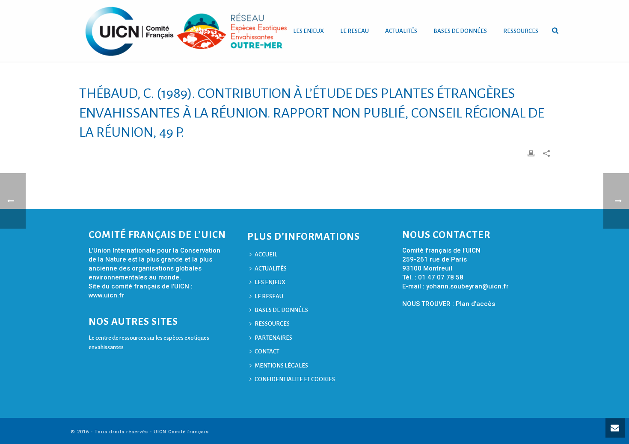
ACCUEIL (266, 254)
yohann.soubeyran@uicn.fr (467, 286)
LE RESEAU (354, 31)
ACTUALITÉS (401, 31)
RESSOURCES (520, 31)
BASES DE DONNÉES (460, 31)
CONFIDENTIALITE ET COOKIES (295, 379)
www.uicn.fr (107, 295)
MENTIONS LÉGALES (281, 365)
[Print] (531, 153)
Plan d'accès (475, 304)
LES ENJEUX (308, 31)
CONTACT (267, 351)
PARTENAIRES (273, 338)
